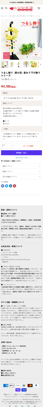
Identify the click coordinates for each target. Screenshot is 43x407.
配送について (8, 394)
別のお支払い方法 (21, 157)
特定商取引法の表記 (31, 394)
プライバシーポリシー (11, 397)
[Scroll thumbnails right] (40, 64)
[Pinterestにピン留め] (14, 185)
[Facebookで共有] (2, 185)
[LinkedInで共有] (10, 185)
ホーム (3, 16)
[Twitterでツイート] (6, 185)
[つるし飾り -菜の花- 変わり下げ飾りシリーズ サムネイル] (4, 64)
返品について (18, 394)
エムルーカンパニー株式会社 (29, 397)
